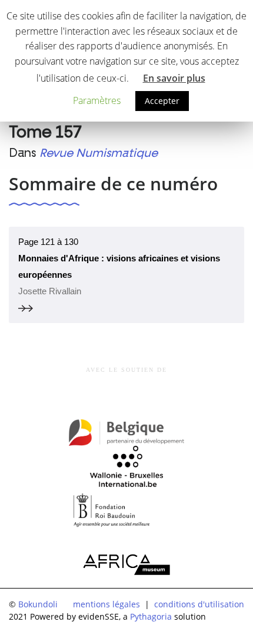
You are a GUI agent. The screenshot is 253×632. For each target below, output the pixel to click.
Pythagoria (151, 616)
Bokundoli (38, 604)
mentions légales (106, 604)
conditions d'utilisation (199, 604)
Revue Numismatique (98, 153)
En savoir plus (174, 78)
